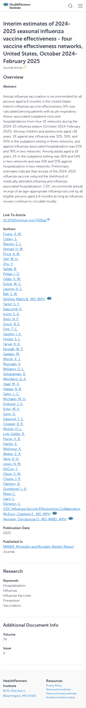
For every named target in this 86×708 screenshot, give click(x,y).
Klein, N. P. (11, 319)
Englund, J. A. (13, 404)
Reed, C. (9, 494)
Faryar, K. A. (11, 344)
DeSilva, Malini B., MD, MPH (24, 299)
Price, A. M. (11, 254)
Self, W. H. (10, 259)
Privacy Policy (54, 685)
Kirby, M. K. (11, 409)
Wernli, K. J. (12, 359)
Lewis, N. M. (12, 464)
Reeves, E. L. (12, 244)
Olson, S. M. (12, 474)
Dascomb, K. (12, 309)
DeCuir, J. (10, 469)
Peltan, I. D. (11, 274)
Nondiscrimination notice (60, 697)
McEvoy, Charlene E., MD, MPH (26, 514)
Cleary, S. (10, 239)
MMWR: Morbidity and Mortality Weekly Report (38, 547)
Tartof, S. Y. (11, 304)
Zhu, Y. (8, 264)
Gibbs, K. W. (12, 279)
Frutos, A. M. (12, 234)
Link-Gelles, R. (14, 434)
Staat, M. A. (11, 384)
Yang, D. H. (11, 459)
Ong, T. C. (10, 329)
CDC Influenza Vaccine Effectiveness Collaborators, (42, 509)
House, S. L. (12, 339)
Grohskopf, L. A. (15, 489)
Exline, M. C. (12, 284)
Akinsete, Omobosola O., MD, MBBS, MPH (34, 519)
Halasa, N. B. (12, 389)
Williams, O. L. (13, 369)
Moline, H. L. (12, 429)
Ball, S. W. (10, 294)
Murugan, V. (12, 364)
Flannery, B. (11, 484)
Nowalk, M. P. (13, 349)
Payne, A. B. (12, 439)
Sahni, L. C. (11, 394)
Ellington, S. (12, 504)
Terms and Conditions (58, 689)
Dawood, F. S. (13, 419)
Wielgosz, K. (12, 449)
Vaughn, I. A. (12, 334)
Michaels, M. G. (14, 399)
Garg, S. (9, 499)
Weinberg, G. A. (15, 379)
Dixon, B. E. (11, 324)
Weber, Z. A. (12, 454)
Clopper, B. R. (13, 424)
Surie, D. (9, 414)
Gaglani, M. (11, 354)
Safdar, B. (10, 269)
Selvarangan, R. (14, 374)
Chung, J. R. (12, 479)
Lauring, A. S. (12, 289)
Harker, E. (10, 444)
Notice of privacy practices (61, 693)
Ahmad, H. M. (13, 249)
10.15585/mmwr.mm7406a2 (25, 220)
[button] (70, 5)
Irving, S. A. (11, 314)
